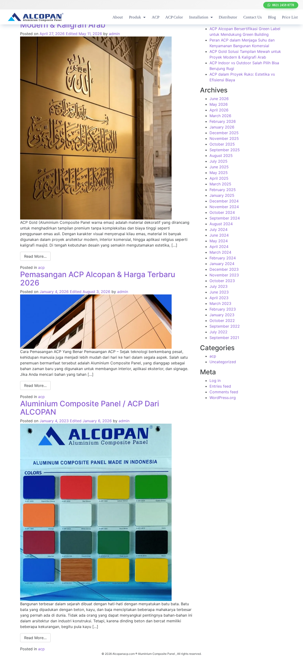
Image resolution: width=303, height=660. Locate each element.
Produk (135, 17)
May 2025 (218, 172)
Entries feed (220, 386)
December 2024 (224, 201)
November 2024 (224, 206)
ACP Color (174, 17)
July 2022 (218, 332)
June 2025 (219, 167)
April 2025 (218, 178)
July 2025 (218, 161)
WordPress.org (222, 397)
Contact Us (252, 17)
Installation (199, 17)
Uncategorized (222, 361)
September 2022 (224, 326)
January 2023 (221, 314)
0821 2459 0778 (282, 5)
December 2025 (224, 132)
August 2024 (221, 223)
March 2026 (220, 115)
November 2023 (224, 275)
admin (114, 33)
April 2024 (218, 246)
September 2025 (224, 149)
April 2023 (218, 297)
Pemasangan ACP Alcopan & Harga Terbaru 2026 (97, 278)
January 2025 (221, 195)
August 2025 (221, 155)
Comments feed (223, 392)
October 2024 (222, 212)
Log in (215, 380)
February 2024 (222, 258)
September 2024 (224, 218)
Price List (290, 17)
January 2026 (221, 127)
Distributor (228, 17)
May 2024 (218, 240)
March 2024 (220, 252)
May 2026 (218, 104)
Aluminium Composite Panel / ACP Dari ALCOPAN (89, 408)
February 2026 (222, 121)
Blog (272, 17)
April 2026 (218, 110)
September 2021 (224, 337)
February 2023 (222, 309)
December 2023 (224, 269)
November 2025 (224, 138)
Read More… (35, 256)
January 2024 (221, 263)
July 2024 (218, 229)
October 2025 (222, 144)
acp (41, 267)
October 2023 (222, 280)
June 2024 (219, 235)
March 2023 (220, 303)
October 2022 (222, 320)
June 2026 (219, 98)
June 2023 (219, 292)
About (117, 17)
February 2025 (222, 189)
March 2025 (220, 184)
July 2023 (218, 286)
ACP (155, 17)
